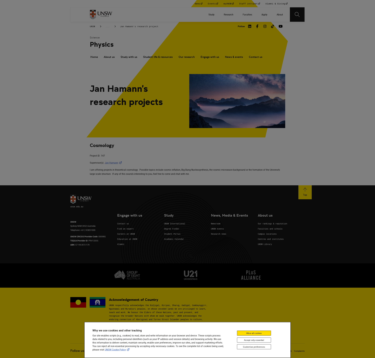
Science (95, 37)
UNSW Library (265, 244)
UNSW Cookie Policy (118, 349)
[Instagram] (265, 26)
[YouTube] (280, 26)
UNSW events (217, 228)
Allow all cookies (254, 333)
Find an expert (125, 228)
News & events (234, 56)
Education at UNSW (127, 239)
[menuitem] (211, 14)
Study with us (129, 56)
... (108, 26)
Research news (218, 233)
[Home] (101, 14)
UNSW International (174, 223)
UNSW (92, 26)
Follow (241, 26)
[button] (305, 192)
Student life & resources (158, 56)
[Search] (297, 14)
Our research (187, 56)
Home (94, 56)
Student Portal (172, 233)
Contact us (255, 56)
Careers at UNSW (126, 233)
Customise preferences (254, 347)
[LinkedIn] (250, 26)
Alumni (120, 244)
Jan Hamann (114, 162)
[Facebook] (257, 26)
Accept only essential (254, 340)
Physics (102, 44)
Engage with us (210, 56)
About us (109, 56)
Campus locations (267, 233)
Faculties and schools (270, 228)
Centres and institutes (271, 239)
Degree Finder (171, 228)
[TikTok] (272, 26)
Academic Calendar (174, 239)
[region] (187, 340)
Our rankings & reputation (272, 223)
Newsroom (215, 223)
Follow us (77, 351)
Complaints (299, 351)
